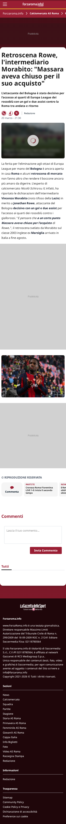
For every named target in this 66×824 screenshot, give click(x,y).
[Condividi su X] (16, 113)
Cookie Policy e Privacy (16, 806)
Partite (7, 709)
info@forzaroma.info (15, 672)
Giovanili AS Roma (13, 732)
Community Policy (13, 802)
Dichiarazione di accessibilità (20, 811)
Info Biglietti (10, 742)
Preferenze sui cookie (15, 816)
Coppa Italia (10, 737)
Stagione (8, 713)
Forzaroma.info (13, 13)
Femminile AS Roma (14, 727)
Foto (5, 746)
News (6, 694)
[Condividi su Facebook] (10, 113)
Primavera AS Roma (14, 723)
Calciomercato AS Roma (44, 13)
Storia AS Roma (12, 718)
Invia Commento (46, 550)
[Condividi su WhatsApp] (3, 113)
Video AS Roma (11, 751)
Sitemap (7, 797)
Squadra (8, 704)
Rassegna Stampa (13, 756)
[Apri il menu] (5, 4)
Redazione (9, 760)
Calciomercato (11, 699)
